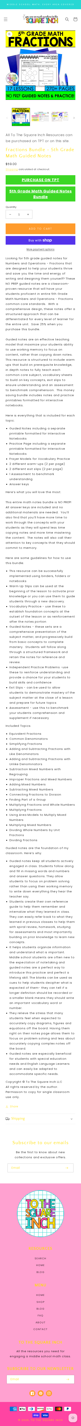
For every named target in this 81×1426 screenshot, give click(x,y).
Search (40, 1258)
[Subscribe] (66, 1168)
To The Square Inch (47, 1420)
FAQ (41, 1315)
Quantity (11, 207)
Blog (41, 1272)
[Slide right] (74, 118)
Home (40, 1265)
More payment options (40, 249)
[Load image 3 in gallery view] (60, 117)
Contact (40, 1329)
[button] (6, 19)
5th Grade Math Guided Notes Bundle (40, 194)
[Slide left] (7, 118)
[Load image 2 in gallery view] (40, 117)
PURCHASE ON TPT (40, 179)
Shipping (12, 169)
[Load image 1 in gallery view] (21, 117)
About (41, 1322)
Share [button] (14, 1106)
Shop (41, 1302)
